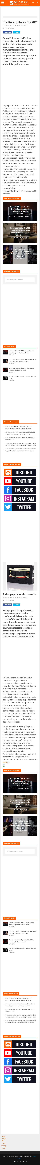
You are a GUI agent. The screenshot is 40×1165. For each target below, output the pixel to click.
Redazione (24, 237)
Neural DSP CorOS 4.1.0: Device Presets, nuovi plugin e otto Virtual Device (20, 210)
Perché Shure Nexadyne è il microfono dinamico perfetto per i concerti (18, 427)
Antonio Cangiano (24, 216)
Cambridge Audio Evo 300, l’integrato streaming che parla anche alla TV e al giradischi (20, 231)
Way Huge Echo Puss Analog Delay (3, 1142)
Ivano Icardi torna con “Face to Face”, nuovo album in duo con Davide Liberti (20, 252)
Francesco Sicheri (22, 25)
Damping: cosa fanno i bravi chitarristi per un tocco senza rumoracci (20, 433)
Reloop (6, 762)
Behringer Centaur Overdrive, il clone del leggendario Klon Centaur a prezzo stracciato (20, 444)
